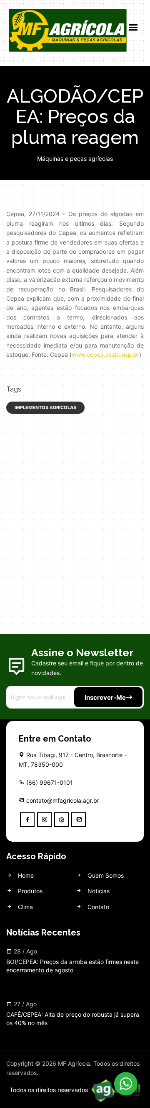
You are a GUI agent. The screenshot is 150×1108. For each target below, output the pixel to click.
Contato (97, 906)
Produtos (29, 890)
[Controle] (61, 819)
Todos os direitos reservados (50, 1089)
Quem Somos (105, 875)
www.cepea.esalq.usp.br (105, 354)
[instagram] (44, 819)
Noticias (98, 890)
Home (25, 875)
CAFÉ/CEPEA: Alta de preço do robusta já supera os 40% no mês (72, 1018)
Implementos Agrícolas (45, 407)
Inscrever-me (105, 697)
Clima (24, 906)
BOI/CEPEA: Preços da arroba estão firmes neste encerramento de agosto (72, 966)
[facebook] (27, 819)
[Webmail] (78, 819)
